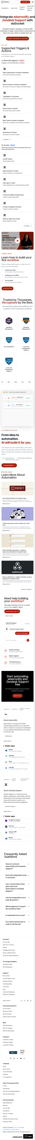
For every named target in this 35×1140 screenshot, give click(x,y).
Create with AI (8, 465)
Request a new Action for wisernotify (17, 38)
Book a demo (9, 615)
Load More (6, 139)
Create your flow (7, 288)
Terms (19, 1127)
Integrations (5, 8)
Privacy (15, 1127)
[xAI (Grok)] (30, 1000)
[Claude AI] (24, 1000)
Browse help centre (11, 611)
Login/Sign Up (25, 2)
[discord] (24, 1058)
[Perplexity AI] (27, 1000)
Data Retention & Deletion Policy (11, 1129)
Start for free (17, 695)
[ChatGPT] (21, 1000)
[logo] (6, 2)
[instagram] (10, 1058)
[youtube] (21, 1058)
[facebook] (14, 1058)
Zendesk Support (22, 8)
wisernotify (14, 8)
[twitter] (17, 1058)
